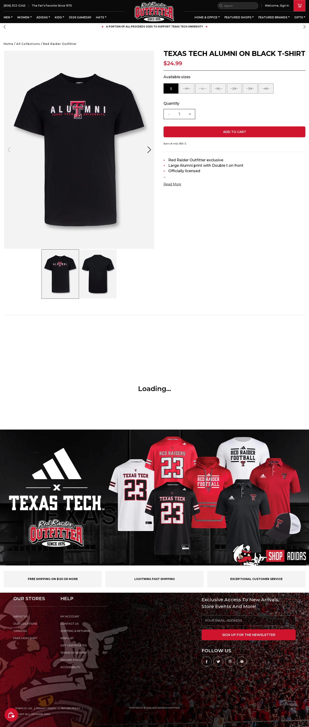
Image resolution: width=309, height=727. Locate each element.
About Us (20, 616)
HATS (100, 17)
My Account (69, 616)
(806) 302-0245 (15, 5)
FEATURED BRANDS (273, 17)
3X (253, 90)
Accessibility (70, 667)
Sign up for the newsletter (248, 635)
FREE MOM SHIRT (25, 638)
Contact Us (69, 623)
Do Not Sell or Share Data (32, 714)
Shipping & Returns (75, 631)
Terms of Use (23, 708)
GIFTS (299, 17)
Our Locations (25, 623)
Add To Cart (234, 132)
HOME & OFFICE (206, 17)
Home (8, 44)
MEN (7, 17)
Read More (172, 184)
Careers (20, 631)
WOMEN (23, 17)
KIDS (58, 17)
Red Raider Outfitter (60, 44)
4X (268, 90)
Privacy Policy (47, 708)
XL (221, 90)
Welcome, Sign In (277, 5)
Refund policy (71, 660)
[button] (4, 27)
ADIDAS (42, 17)
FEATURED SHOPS (238, 17)
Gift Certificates (73, 645)
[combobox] (238, 5)
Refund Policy (70, 708)
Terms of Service (73, 652)
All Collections (28, 44)
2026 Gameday (80, 17)
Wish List (67, 638)
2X (237, 90)
